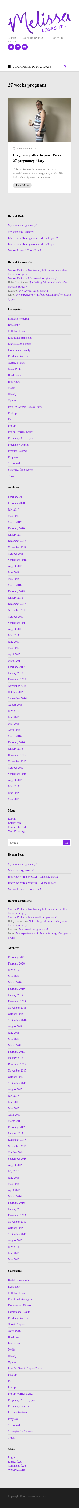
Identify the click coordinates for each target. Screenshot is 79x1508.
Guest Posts (14, 369)
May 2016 (13, 723)
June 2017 (13, 641)
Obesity (12, 394)
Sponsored (14, 463)
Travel (11, 476)
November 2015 (17, 761)
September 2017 (17, 623)
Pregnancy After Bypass (21, 438)
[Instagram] (25, 47)
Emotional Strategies (20, 337)
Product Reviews (17, 451)
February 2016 (16, 742)
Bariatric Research (18, 318)
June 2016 (13, 717)
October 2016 (15, 692)
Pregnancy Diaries (18, 444)
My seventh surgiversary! (22, 225)
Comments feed (17, 827)
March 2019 (15, 522)
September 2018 (17, 560)
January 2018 (15, 597)
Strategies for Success (20, 469)
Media (11, 388)
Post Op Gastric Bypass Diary (25, 407)
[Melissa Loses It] (39, 22)
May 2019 (13, 516)
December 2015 (17, 755)
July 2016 (13, 711)
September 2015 (17, 774)
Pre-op (12, 425)
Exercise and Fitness (19, 344)
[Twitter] (11, 47)
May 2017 (13, 648)
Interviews (14, 381)
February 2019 (16, 528)
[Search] (65, 66)
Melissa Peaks (16, 270)
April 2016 (14, 730)
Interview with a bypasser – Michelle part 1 (33, 244)
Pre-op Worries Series (20, 432)
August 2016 (15, 704)
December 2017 (17, 604)
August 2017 (15, 629)
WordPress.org (16, 831)
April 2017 (14, 654)
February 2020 (16, 503)
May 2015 (13, 799)
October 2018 (15, 553)
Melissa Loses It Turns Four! (24, 250)
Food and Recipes (18, 356)
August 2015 (15, 780)
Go (66, 842)
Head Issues (14, 375)
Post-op (12, 413)
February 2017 (16, 667)
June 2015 (13, 793)
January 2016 (15, 748)
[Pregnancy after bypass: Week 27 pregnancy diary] (39, 120)
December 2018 (17, 541)
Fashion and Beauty (19, 350)
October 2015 (15, 767)
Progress (13, 457)
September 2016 (17, 698)
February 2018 (16, 591)
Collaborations (16, 331)
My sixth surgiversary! (21, 232)
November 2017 (17, 610)
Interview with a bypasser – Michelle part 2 (33, 238)
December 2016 (17, 679)
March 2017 (15, 660)
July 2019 (13, 509)
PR (9, 419)
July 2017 (13, 635)
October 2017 (15, 616)
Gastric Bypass (16, 362)
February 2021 (16, 497)
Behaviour (14, 325)
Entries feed (15, 823)
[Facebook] (18, 47)
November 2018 (17, 547)
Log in (12, 818)
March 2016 (15, 736)
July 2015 (13, 786)
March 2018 (15, 585)
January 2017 (15, 673)
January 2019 (15, 534)
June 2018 (13, 572)
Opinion (12, 400)
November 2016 (17, 686)
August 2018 (15, 566)
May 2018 (13, 579)
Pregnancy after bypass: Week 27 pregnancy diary (37, 157)
